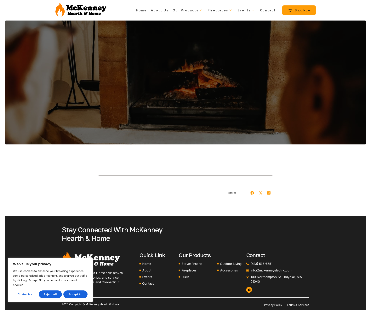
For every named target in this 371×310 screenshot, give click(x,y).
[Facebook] (249, 290)
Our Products (185, 10)
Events (244, 10)
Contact (268, 10)
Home (141, 10)
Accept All (75, 294)
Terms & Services (298, 305)
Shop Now (302, 10)
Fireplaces (218, 10)
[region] (50, 280)
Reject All (50, 294)
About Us (159, 10)
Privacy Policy (273, 305)
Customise (25, 294)
